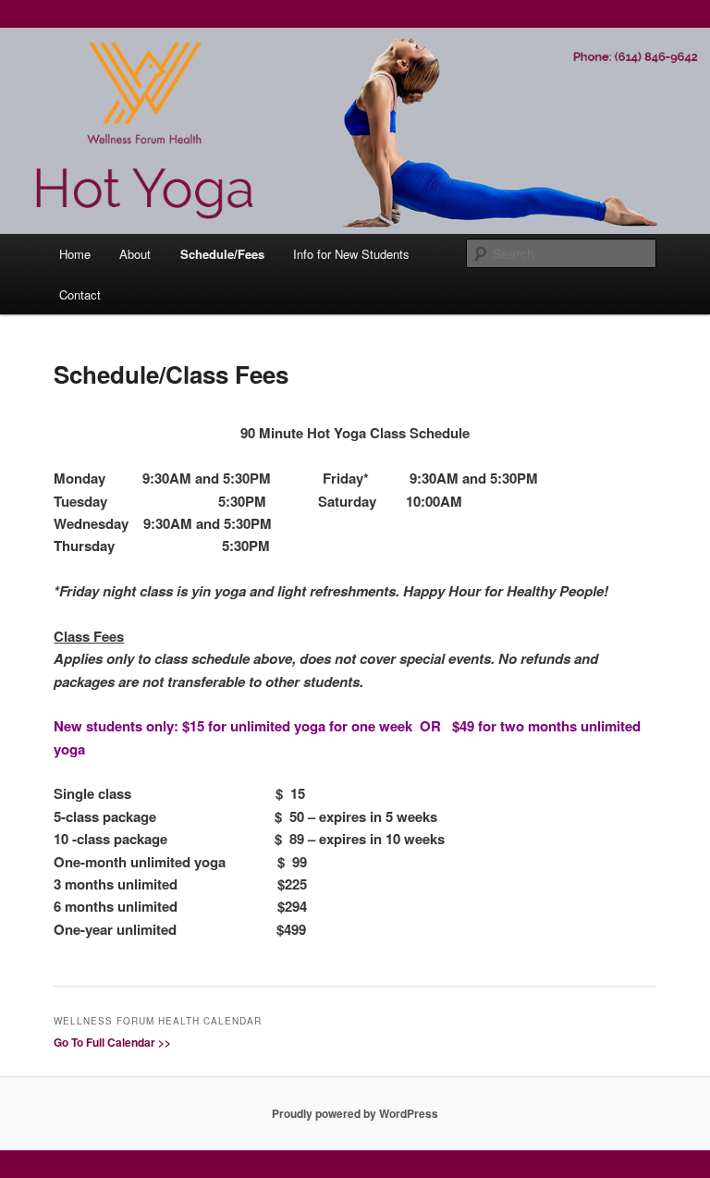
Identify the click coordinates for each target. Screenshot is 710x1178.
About (135, 254)
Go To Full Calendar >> (112, 1042)
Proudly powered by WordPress (355, 1113)
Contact (80, 294)
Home (75, 254)
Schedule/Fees (222, 254)
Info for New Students (351, 254)
